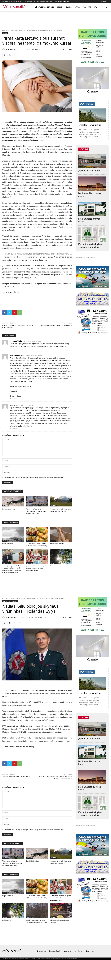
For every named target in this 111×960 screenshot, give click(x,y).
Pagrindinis (5, 30)
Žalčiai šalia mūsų (8, 509)
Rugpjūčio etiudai (7, 543)
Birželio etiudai (54, 566)
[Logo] (12, 951)
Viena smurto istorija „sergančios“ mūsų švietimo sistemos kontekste (36, 511)
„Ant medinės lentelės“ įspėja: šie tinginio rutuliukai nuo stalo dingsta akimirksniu (36, 568)
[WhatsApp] (19, 55)
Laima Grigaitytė (11, 49)
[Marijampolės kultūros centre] (92, 183)
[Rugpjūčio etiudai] (13, 534)
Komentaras (13, 349)
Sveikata (5, 33)
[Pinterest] (14, 55)
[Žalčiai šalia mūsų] (13, 501)
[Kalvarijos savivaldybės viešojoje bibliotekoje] (92, 234)
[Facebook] (4, 55)
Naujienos (14, 30)
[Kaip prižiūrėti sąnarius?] (61, 534)
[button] (106, 7)
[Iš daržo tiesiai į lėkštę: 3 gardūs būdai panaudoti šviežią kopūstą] (37, 534)
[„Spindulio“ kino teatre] (92, 161)
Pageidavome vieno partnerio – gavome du (56, 326)
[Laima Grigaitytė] (3, 49)
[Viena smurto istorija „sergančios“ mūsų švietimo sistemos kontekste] (37, 501)
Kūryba (5, 541)
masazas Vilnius (16, 341)
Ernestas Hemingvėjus (90, 125)
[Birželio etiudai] (61, 556)
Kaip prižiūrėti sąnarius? (57, 543)
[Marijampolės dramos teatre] (92, 209)
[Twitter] (9, 55)
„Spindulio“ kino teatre (89, 170)
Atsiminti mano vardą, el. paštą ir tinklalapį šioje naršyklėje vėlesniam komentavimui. (34, 477)
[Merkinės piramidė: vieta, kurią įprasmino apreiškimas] (61, 501)
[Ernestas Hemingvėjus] (92, 115)
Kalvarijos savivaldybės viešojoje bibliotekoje (90, 245)
